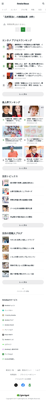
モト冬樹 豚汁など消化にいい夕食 (22, 248)
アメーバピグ (9, 330)
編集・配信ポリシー (25, 370)
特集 (32, 10)
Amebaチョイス (10, 305)
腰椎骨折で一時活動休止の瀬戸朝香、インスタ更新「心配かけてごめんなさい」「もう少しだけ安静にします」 (29, 46)
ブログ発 (24, 10)
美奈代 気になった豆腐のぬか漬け (22, 265)
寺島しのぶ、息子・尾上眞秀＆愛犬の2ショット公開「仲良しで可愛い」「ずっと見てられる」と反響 (29, 66)
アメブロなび (9, 354)
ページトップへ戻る (23, 291)
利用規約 (13, 374)
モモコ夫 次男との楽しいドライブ (22, 240)
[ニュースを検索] (43, 3)
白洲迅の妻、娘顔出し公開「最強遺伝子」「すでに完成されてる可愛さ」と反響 (29, 56)
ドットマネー (9, 310)
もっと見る (23, 94)
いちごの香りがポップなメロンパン (22, 257)
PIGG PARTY (9, 335)
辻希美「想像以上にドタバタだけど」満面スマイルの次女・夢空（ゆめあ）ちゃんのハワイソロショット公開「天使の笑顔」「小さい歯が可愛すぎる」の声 (29, 86)
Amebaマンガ (9, 339)
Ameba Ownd (9, 325)
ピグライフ (8, 344)
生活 (40, 10)
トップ (4, 10)
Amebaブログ (9, 320)
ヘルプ (37, 370)
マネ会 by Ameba (10, 315)
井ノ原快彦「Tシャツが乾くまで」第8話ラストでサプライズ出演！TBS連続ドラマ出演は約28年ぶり (13, 162)
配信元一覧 (10, 370)
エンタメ (14, 10)
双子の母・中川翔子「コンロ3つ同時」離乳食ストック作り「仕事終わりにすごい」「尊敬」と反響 (35, 162)
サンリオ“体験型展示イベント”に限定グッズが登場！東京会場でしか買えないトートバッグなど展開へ (35, 142)
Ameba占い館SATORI (11, 349)
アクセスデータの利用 (23, 379)
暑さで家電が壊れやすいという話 (22, 274)
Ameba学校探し (10, 359)
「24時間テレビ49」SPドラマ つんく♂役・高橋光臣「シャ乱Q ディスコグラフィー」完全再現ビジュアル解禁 (29, 75)
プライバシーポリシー (28, 374)
